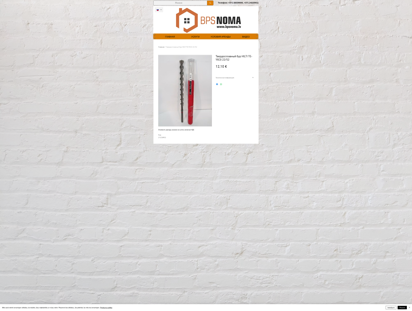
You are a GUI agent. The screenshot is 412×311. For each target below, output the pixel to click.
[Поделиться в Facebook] (217, 84)
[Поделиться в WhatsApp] (221, 84)
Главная (161, 47)
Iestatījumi (391, 307)
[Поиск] (210, 3)
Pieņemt (402, 307)
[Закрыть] (409, 307)
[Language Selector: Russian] (159, 9)
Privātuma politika (106, 307)
